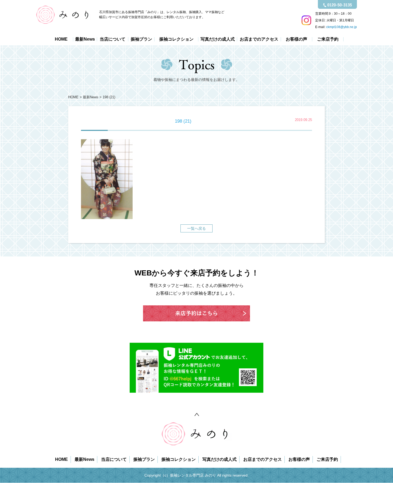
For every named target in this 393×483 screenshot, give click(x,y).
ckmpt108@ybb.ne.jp (341, 27)
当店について (112, 39)
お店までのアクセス (259, 39)
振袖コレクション (176, 39)
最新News (85, 39)
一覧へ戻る (196, 228)
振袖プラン (141, 39)
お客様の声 (296, 39)
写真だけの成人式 (218, 39)
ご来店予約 (327, 39)
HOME (61, 39)
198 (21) (109, 97)
